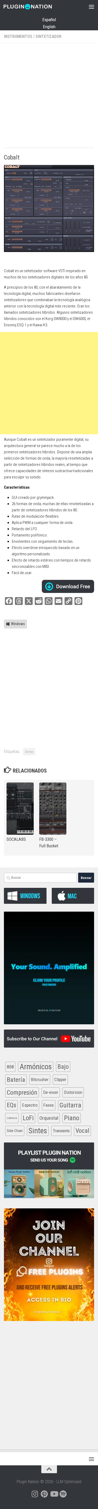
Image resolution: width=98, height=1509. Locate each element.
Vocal (82, 1130)
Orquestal (48, 1118)
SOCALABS (16, 839)
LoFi (28, 1118)
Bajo (63, 1066)
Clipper (60, 1079)
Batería (16, 1079)
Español (49, 19)
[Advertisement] (49, 96)
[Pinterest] (44, 1494)
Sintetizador (48, 36)
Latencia (12, 1118)
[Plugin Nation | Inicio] (35, 6)
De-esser (50, 1092)
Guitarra (70, 1105)
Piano (71, 1118)
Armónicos (36, 1066)
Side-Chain (15, 1130)
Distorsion (73, 1092)
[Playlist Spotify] (63, 1494)
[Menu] (91, 6)
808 (10, 1067)
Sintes (29, 752)
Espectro (30, 1105)
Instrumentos (18, 36)
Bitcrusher (40, 1079)
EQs (11, 1105)
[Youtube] (53, 1494)
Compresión (22, 1092)
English (49, 26)
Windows (18, 624)
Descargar (68, 586)
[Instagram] (35, 1494)
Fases (48, 1105)
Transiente (61, 1130)
